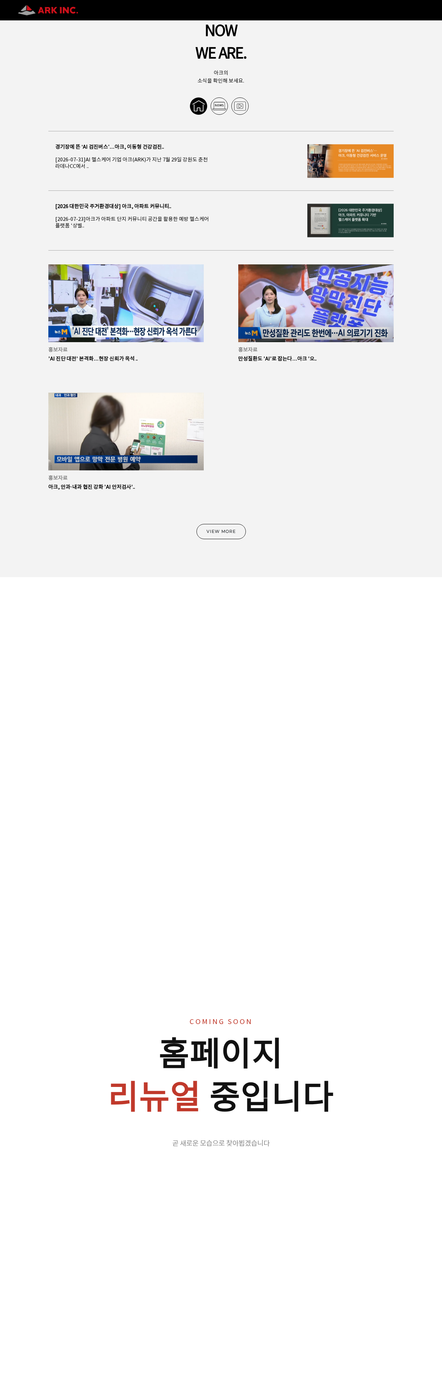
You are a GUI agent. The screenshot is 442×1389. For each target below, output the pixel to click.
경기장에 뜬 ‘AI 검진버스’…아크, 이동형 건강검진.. (109, 147)
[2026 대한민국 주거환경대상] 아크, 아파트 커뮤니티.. (113, 206)
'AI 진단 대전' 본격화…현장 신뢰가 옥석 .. (93, 359)
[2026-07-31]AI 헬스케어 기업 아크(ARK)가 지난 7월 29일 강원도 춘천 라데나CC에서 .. (131, 163)
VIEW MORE (221, 531)
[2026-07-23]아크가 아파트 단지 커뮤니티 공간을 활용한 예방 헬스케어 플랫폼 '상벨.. (132, 222)
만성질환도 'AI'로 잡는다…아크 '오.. (277, 359)
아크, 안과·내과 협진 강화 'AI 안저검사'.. (91, 487)
